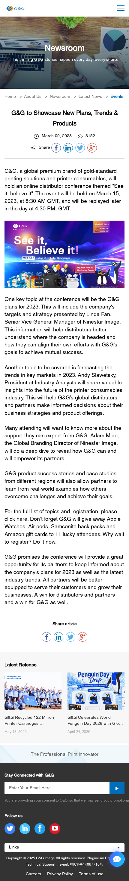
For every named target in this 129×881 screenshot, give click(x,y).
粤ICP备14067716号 (86, 864)
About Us (32, 97)
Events (116, 97)
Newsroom (60, 97)
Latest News (90, 97)
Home (10, 97)
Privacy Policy (60, 874)
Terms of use (91, 874)
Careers (33, 874)
